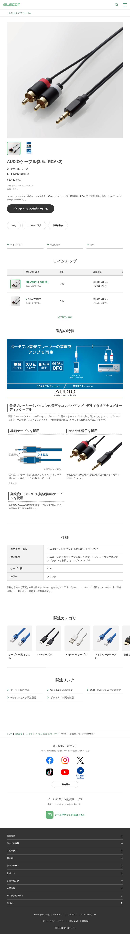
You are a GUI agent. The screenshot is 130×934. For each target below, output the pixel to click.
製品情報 (18, 734)
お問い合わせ (74, 921)
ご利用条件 (71, 914)
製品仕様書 (58, 225)
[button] (65, 850)
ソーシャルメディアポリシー (54, 921)
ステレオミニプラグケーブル (20, 13)
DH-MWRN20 (34, 299)
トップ (9, 734)
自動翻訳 (85, 921)
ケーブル (29, 734)
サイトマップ (58, 914)
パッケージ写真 (34, 225)
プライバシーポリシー (87, 914)
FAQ (14, 225)
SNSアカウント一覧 (42, 915)
